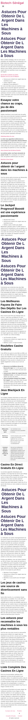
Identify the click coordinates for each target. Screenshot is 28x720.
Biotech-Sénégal (12, 3)
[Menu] (3, 6)
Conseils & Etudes (11, 716)
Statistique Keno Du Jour (7, 136)
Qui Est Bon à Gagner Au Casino (9, 74)
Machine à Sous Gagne (7, 159)
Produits (19, 711)
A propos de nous (10, 711)
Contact (20, 716)
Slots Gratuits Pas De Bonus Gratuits (11, 150)
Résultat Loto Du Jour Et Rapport (10, 76)
